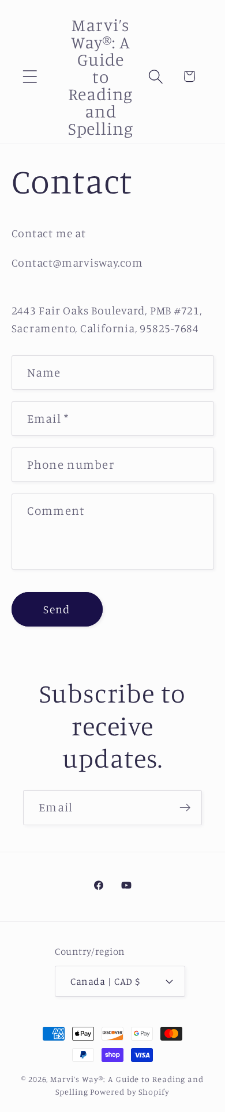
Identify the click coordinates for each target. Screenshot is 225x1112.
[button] (29, 76)
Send (56, 609)
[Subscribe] (184, 807)
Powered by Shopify (129, 1091)
